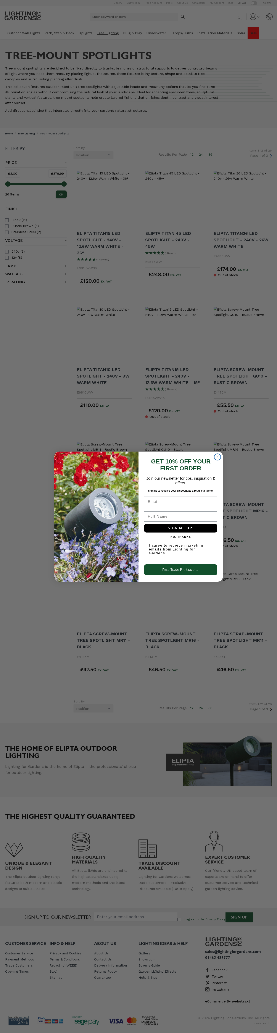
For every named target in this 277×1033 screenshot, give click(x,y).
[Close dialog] (217, 457)
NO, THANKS (181, 536)
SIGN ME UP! (181, 528)
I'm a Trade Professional (180, 569)
